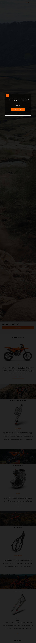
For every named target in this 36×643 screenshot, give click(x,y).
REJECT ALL (18, 105)
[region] (18, 105)
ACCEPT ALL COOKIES (18, 109)
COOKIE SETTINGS (18, 113)
